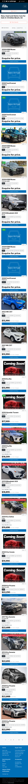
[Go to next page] (22, 740)
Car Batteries (18, 766)
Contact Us (5, 774)
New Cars (4, 750)
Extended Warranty (20, 750)
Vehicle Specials (19, 753)
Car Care (4, 766)
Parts (3, 765)
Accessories (18, 762)
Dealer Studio (11, 782)
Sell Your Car (5, 755)
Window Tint (18, 763)
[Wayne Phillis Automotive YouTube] (7, 1)
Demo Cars (5, 753)
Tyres (16, 765)
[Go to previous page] (5, 740)
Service (4, 763)
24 (19, 739)
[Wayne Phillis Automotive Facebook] (3, 1)
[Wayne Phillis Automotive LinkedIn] (8, 1)
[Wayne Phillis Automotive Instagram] (5, 1)
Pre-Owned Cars (6, 752)
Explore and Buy (14, 61)
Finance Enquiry (19, 752)
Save (23, 47)
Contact (22, 1)
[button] (25, 6)
